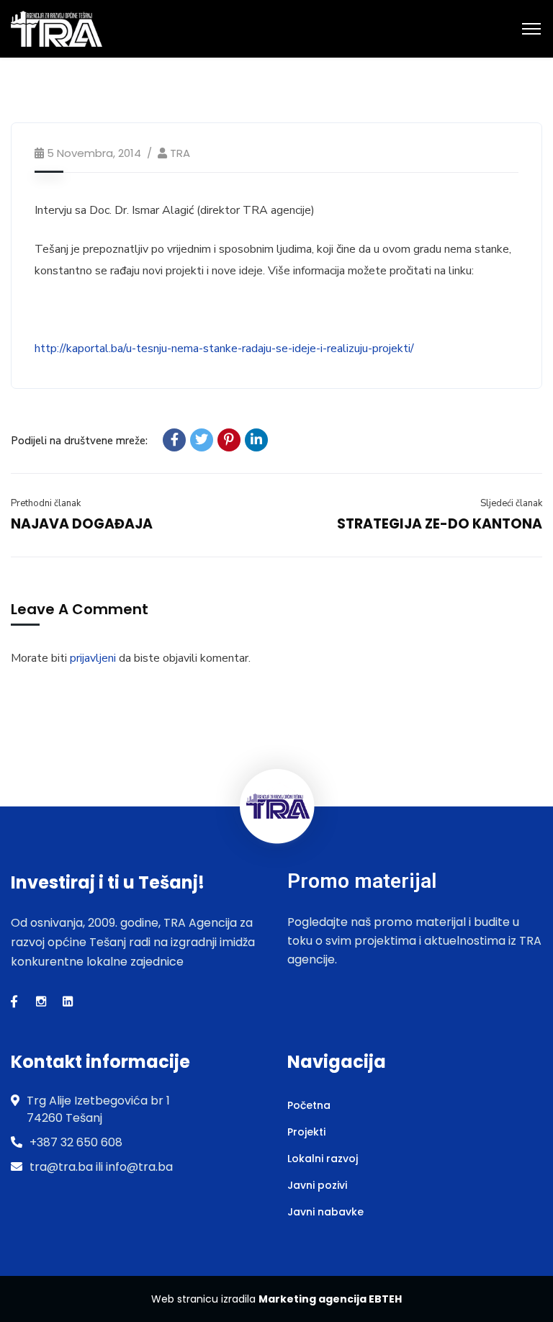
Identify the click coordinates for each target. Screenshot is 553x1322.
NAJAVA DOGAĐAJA (82, 524)
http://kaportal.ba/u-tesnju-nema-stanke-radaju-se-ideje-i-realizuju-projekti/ (224, 348)
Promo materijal (361, 881)
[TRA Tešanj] (56, 28)
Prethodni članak (46, 503)
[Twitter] (201, 439)
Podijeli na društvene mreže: (79, 440)
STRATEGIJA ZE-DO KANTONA (439, 524)
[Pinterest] (228, 439)
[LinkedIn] (256, 439)
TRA (180, 153)
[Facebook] (174, 439)
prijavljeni (93, 658)
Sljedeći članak (511, 503)
